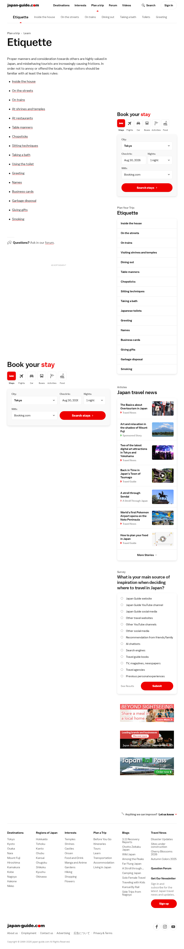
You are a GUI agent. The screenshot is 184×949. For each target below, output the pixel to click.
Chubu (40, 853)
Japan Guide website (139, 598)
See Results (127, 686)
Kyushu (40, 872)
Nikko (10, 886)
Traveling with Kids (133, 882)
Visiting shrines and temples (139, 252)
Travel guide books (137, 657)
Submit (157, 686)
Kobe (10, 872)
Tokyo (11, 839)
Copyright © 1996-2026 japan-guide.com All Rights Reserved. (38, 941)
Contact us (46, 933)
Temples (70, 839)
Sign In (168, 5)
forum (49, 242)
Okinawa (41, 876)
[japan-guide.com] (23, 5)
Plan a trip (97, 5)
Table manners (22, 127)
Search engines (135, 650)
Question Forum (161, 868)
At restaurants (22, 118)
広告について (82, 933)
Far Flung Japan (131, 863)
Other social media (137, 631)
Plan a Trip (99, 833)
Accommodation (103, 862)
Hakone (12, 881)
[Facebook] (156, 926)
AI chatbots (133, 644)
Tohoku (40, 844)
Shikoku (41, 867)
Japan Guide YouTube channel (144, 605)
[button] (49, 833)
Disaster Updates (162, 839)
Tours (97, 848)
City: (14, 394)
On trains (90, 17)
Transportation (102, 858)
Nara (10, 853)
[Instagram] (165, 926)
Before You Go (102, 839)
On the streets (70, 17)
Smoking (18, 219)
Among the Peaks (133, 859)
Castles (69, 848)
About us (12, 933)
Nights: (88, 394)
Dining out (108, 17)
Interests (80, 5)
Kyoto (11, 844)
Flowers (70, 881)
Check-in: (65, 394)
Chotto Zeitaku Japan (131, 848)
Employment (28, 933)
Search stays (81, 415)
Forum (113, 5)
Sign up (164, 903)
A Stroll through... (133, 868)
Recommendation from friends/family (149, 637)
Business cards (23, 191)
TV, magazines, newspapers (143, 663)
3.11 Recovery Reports (130, 841)
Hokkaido (42, 839)
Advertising (63, 933)
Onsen (69, 853)
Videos (126, 5)
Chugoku (41, 862)
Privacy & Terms (102, 933)
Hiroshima (13, 862)
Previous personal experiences (145, 676)
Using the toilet (23, 164)
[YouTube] (173, 926)
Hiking (68, 872)
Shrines (69, 844)
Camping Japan (131, 873)
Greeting (161, 17)
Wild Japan (128, 854)
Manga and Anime (76, 862)
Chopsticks (20, 136)
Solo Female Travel (133, 877)
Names (17, 182)
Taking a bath (128, 17)
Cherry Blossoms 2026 (161, 853)
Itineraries (99, 844)
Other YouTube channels (141, 624)
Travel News (158, 833)
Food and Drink (74, 858)
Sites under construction (159, 845)
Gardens (70, 867)
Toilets (146, 17)
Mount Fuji (13, 858)
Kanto (40, 848)
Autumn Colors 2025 (164, 859)
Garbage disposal (24, 201)
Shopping (71, 876)
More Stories (145, 555)
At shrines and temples (28, 109)
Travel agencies (135, 670)
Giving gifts (20, 210)
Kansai (40, 858)
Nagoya (12, 876)
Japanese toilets (131, 311)
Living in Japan (102, 867)
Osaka (11, 848)
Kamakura (13, 867)
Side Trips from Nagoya (131, 893)
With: (14, 409)
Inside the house (44, 17)
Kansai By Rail (130, 887)
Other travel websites (139, 618)
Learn (27, 33)
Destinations (61, 5)
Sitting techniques (25, 146)
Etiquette (127, 213)
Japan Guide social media (141, 611)
